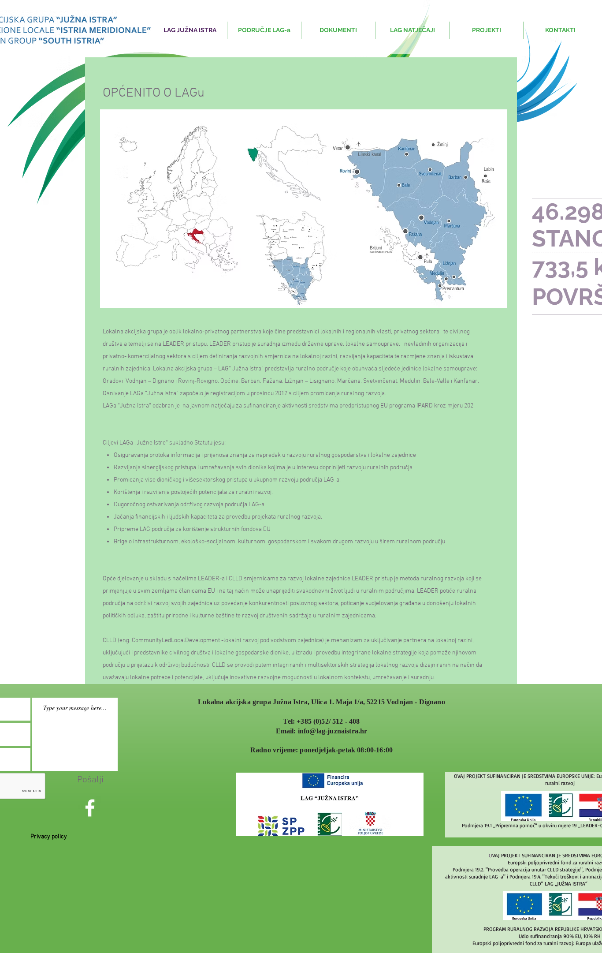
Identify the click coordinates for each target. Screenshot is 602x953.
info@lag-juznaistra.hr (333, 731)
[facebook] (89, 807)
